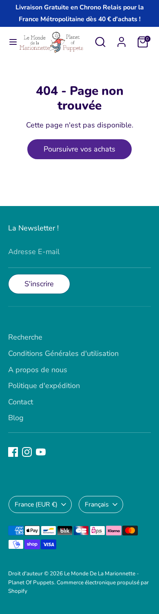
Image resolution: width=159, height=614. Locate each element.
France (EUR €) (36, 504)
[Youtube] (41, 452)
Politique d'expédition (44, 385)
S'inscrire (39, 284)
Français (97, 504)
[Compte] (121, 39)
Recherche (25, 337)
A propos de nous (37, 370)
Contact (20, 402)
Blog (16, 418)
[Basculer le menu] (9, 42)
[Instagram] (27, 452)
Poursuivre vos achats (79, 149)
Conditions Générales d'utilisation (63, 353)
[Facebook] (13, 452)
